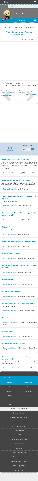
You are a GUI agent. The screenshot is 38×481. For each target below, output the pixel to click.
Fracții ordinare (19, 430)
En (28, 373)
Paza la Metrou (7, 279)
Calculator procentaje (19, 422)
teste (9, 387)
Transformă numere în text (19, 417)
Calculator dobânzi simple (19, 461)
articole (28, 395)
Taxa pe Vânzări (19, 435)
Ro (9, 373)
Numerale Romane (19, 413)
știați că (28, 391)
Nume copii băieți (19, 466)
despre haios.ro (9, 378)
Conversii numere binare (19, 439)
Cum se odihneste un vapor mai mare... (16, 159)
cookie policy (28, 382)
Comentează (10, 150)
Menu (6, 2)
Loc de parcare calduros (11, 291)
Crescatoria (6, 318)
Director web (19, 470)
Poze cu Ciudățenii (9, 173)
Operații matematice (19, 452)
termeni (9, 382)
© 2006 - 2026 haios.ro (19, 408)
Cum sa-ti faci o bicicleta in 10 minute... (16, 180)
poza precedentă (9, 93)
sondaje (28, 400)
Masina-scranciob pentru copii (13, 343)
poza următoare (27, 92)
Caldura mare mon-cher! (11, 253)
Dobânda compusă (19, 457)
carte (9, 404)
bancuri (9, 391)
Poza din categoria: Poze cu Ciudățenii (19, 33)
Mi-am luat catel (8, 331)
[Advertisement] (19, 61)
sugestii (28, 378)
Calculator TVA (19, 444)
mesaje (9, 395)
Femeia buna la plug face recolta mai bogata (18, 303)
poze (28, 387)
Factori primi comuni (19, 426)
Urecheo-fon (6, 227)
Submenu (22, 20)
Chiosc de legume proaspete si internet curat (18, 241)
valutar (9, 400)
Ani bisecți (19, 448)
